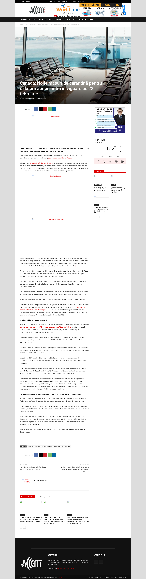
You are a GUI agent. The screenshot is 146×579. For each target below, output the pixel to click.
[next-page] (24, 527)
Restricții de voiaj (58, 446)
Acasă (21, 24)
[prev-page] (21, 527)
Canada (32, 24)
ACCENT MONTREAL (30, 98)
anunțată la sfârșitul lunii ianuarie (41, 163)
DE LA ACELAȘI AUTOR (43, 497)
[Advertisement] (54, 439)
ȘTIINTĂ (67, 20)
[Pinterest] (45, 109)
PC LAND (59, 577)
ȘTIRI (34, 20)
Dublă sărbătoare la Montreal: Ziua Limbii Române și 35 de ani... (100, 188)
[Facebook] (121, 1)
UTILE (74, 20)
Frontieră (37, 446)
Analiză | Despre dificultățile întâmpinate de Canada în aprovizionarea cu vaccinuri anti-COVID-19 (75, 469)
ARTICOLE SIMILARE (27, 497)
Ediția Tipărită (72, 1)
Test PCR (67, 446)
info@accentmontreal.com (66, 568)
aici (76, 266)
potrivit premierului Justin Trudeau (60, 158)
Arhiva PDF (81, 1)
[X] (124, 1)
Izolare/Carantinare (47, 446)
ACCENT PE (82, 20)
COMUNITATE (25, 20)
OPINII (41, 20)
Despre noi (64, 1)
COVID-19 (30, 446)
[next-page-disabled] (98, 217)
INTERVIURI (49, 20)
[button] (123, 20)
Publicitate (57, 1)
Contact (51, 1)
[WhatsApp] (50, 109)
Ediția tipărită (122, 577)
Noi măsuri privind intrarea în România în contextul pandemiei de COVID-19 (33, 468)
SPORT (91, 20)
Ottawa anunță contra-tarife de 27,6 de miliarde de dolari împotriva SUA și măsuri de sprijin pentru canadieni (31, 519)
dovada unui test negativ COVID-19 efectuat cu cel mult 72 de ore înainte (45, 327)
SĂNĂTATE (59, 20)
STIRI (27, 24)
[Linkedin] (54, 109)
